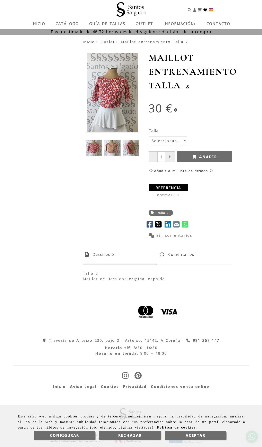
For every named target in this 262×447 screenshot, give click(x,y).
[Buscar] (189, 9)
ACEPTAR (195, 435)
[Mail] (177, 225)
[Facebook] (151, 225)
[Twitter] (160, 225)
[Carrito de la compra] (200, 9)
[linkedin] (169, 225)
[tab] (120, 254)
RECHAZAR (130, 435)
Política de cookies (176, 427)
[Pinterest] (138, 376)
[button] (194, 9)
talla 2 (163, 213)
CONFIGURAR (64, 435)
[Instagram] (125, 376)
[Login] (205, 9)
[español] (211, 9)
